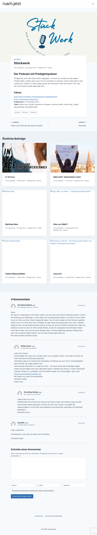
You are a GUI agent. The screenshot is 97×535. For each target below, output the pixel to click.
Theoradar (82, 124)
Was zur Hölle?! (60, 224)
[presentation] (24, 158)
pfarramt (25, 112)
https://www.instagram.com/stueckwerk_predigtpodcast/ (35, 97)
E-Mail (41, 485)
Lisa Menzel (20, 67)
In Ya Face (10, 177)
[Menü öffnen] (93, 3)
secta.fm (57, 274)
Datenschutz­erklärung (53, 516)
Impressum (39, 516)
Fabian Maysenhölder (15, 274)
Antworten (81, 305)
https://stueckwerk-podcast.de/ (26, 99)
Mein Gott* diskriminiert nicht (67, 177)
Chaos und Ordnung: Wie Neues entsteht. (27, 124)
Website (66, 485)
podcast (33, 112)
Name (15, 485)
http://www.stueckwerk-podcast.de (27, 374)
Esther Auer (26, 346)
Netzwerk (17, 59)
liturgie (17, 112)
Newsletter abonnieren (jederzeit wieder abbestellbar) (33, 491)
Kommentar (16, 456)
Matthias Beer (11, 224)
